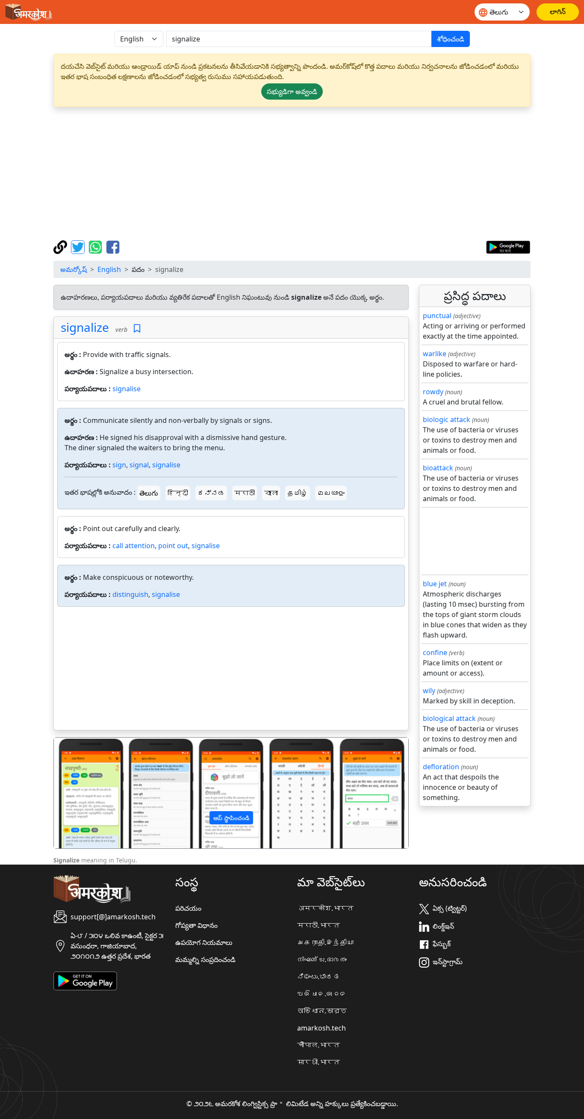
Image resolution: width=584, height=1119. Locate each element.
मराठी (244, 493)
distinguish (130, 594)
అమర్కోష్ (73, 269)
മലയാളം (331, 493)
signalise (126, 388)
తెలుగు (148, 493)
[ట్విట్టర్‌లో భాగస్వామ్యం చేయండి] (79, 246)
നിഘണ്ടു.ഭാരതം (322, 959)
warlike (434, 353)
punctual (437, 315)
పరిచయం (188, 908)
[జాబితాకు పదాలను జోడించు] (137, 328)
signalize (85, 327)
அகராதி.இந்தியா (325, 942)
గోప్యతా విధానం (196, 925)
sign (119, 464)
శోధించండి (450, 39)
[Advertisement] (292, 173)
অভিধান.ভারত (322, 1011)
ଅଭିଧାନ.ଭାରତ (322, 993)
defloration (441, 766)
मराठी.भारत (318, 925)
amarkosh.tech (321, 1028)
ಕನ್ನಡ (211, 493)
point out (173, 545)
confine (435, 652)
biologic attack (446, 419)
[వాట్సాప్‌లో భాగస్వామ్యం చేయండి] (96, 246)
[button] (80, 793)
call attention (133, 545)
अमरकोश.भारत (325, 908)
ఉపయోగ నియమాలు (204, 942)
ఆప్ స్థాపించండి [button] (231, 818)
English (109, 269)
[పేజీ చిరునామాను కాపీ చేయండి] (61, 246)
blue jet (435, 583)
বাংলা (271, 493)
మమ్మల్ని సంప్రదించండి (205, 959)
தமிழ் (297, 493)
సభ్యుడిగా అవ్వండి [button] (292, 91)
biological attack (449, 718)
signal (139, 464)
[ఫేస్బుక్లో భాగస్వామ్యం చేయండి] (113, 246)
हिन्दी (178, 493)
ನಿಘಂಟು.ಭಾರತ (318, 976)
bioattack (438, 467)
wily (429, 690)
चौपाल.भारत (318, 1045)
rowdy (433, 391)
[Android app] (85, 980)
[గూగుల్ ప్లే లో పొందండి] (508, 246)
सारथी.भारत (318, 1062)
